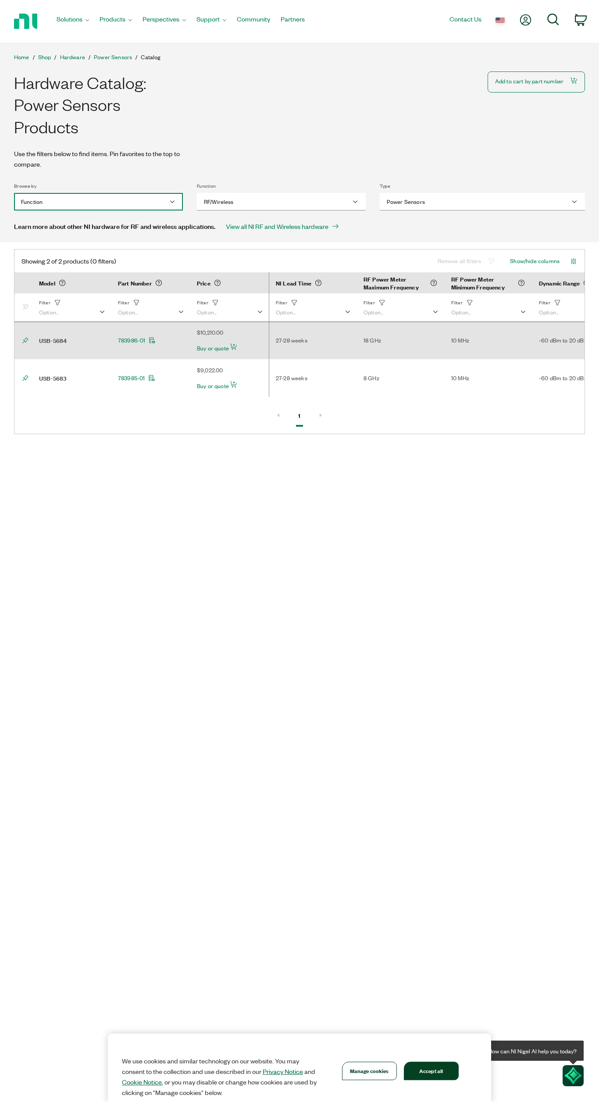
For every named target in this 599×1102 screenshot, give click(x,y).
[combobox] (98, 201)
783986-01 (131, 340)
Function (206, 185)
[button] (71, 307)
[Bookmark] (27, 307)
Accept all (431, 1070)
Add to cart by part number (529, 81)
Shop (44, 57)
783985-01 (131, 378)
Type (385, 185)
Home (21, 57)
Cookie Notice (142, 1081)
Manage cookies (369, 1070)
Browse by (25, 185)
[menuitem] (72, 21)
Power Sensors (113, 57)
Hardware (72, 57)
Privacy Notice (283, 1071)
